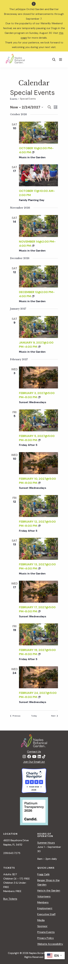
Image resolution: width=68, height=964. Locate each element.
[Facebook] (29, 757)
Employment (44, 908)
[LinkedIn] (39, 757)
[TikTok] (44, 757)
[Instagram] (24, 757)
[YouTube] (34, 757)
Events (13, 98)
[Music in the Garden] (38, 133)
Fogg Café (43, 874)
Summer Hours (46, 842)
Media (41, 920)
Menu (61, 59)
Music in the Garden (32, 157)
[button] (54, 59)
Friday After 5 (28, 445)
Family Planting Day (31, 200)
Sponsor (42, 926)
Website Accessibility (50, 944)
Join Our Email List (34, 762)
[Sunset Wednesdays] (38, 377)
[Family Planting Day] (38, 175)
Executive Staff (46, 914)
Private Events (46, 932)
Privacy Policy (45, 938)
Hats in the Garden (48, 890)
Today (34, 716)
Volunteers (44, 896)
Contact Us (34, 751)
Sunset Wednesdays (32, 402)
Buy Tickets (10, 898)
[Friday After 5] (38, 420)
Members (43, 902)
